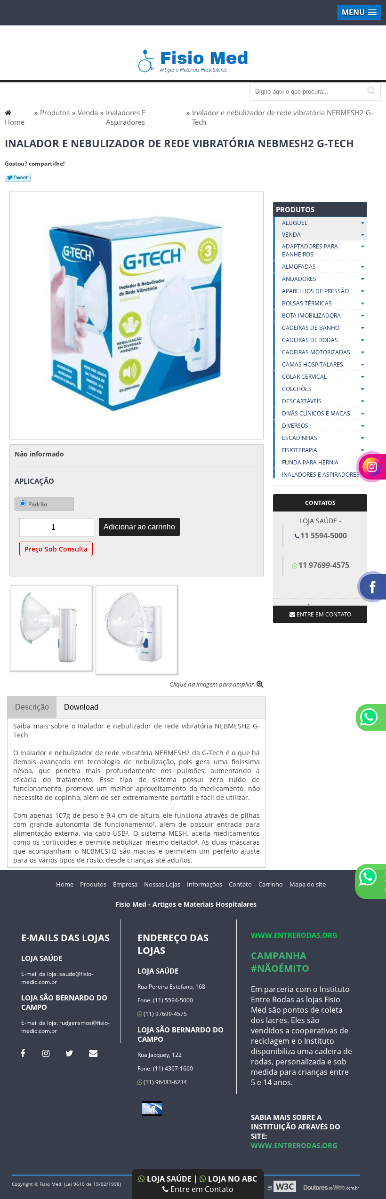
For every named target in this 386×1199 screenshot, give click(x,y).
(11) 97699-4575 (164, 1014)
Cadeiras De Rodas (310, 340)
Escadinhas (299, 438)
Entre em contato (323, 614)
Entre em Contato (201, 1189)
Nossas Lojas (162, 884)
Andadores (299, 279)
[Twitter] (69, 1053)
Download (81, 707)
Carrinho (270, 884)
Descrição (32, 707)
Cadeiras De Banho (310, 328)
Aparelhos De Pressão (315, 291)
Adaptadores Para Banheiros (310, 250)
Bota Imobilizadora (311, 316)
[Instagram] (45, 1053)
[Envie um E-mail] (93, 1053)
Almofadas (299, 267)
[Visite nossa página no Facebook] (22, 1053)
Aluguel (294, 223)
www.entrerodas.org (294, 935)
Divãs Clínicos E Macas (316, 413)
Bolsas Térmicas (307, 303)
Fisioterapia (299, 450)
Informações (204, 884)
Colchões (297, 389)
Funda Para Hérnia (310, 462)
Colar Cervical (304, 377)
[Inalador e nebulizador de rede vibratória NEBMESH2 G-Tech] (136, 315)
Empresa (125, 884)
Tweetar (18, 177)
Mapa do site (308, 884)
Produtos (295, 209)
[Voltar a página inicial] (193, 56)
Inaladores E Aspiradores (321, 475)
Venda (291, 235)
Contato (240, 884)
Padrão (37, 504)
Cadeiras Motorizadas (316, 352)
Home (64, 884)
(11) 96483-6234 (164, 1082)
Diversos (295, 426)
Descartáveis (302, 401)
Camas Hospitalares (312, 364)
